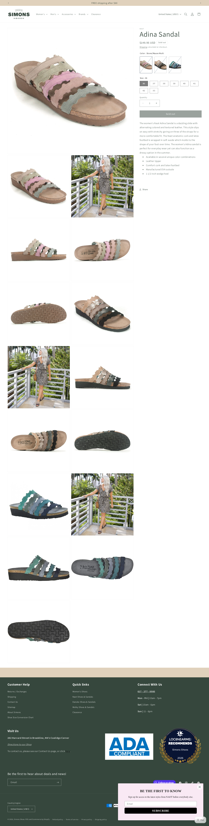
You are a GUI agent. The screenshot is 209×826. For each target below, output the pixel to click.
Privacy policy (86, 819)
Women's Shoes (80, 691)
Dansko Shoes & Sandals (84, 702)
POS (26, 819)
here (68, 751)
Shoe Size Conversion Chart (21, 717)
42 (144, 90)
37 (154, 83)
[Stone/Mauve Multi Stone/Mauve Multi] (146, 64)
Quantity (143, 97)
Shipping (143, 47)
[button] (41, 14)
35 (154, 90)
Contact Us (13, 702)
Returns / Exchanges (17, 691)
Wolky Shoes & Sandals (83, 707)
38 (164, 83)
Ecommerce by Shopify (41, 819)
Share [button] (145, 189)
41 (194, 83)
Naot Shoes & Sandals (83, 696)
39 (174, 83)
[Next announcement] (200, 3)
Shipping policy (101, 819)
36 (144, 83)
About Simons (14, 712)
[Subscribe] (57, 782)
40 (184, 83)
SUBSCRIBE (160, 810)
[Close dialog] (199, 787)
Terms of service (72, 819)
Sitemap (11, 707)
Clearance (77, 712)
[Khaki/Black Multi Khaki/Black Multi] (160, 64)
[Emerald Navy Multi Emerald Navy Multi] (175, 64)
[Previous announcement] (8, 3)
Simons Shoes (180, 749)
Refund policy (57, 819)
